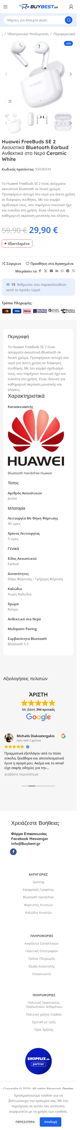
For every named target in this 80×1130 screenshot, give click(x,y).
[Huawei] (36, 437)
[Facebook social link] (40, 271)
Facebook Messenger (29, 838)
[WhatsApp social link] (62, 271)
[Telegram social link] (68, 271)
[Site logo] (38, 6)
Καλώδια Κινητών (38, 912)
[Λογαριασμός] (71, 6)
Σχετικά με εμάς (44, 1022)
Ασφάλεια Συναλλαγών (41, 943)
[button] (6, 74)
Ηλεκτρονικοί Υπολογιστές (28, 34)
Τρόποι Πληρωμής (41, 958)
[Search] (68, 20)
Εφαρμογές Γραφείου (38, 889)
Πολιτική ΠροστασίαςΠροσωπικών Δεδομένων (44, 1004)
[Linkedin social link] (57, 271)
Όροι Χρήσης (44, 1029)
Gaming (38, 882)
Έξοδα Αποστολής (41, 966)
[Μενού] (5, 6)
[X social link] (45, 271)
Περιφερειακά (64, 34)
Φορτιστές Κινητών (38, 905)
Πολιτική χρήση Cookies (44, 1014)
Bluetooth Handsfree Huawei (30, 473)
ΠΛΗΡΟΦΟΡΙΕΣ (41, 936)
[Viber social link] (73, 271)
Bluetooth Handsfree (38, 897)
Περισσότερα (25, 1122)
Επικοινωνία (41, 974)
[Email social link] (51, 271)
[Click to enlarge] (10, 101)
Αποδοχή (50, 1122)
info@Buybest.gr (25, 843)
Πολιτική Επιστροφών (42, 951)
